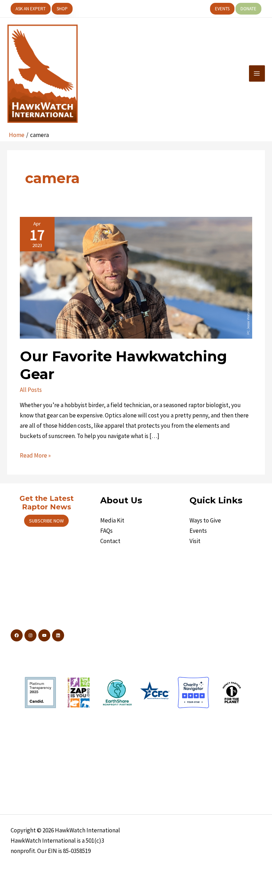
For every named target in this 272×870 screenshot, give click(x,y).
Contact (110, 541)
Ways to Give (205, 520)
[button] (31, 9)
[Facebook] (17, 635)
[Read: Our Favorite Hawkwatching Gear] (136, 277)
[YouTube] (44, 635)
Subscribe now (46, 521)
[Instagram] (30, 635)
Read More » (35, 456)
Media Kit (112, 520)
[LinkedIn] (58, 635)
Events (198, 531)
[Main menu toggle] (257, 73)
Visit (194, 541)
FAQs (106, 531)
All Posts (31, 390)
